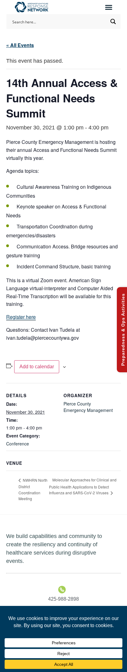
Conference (17, 444)
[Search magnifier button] (113, 21)
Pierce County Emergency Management (88, 407)
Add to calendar (36, 366)
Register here (21, 316)
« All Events (20, 45)
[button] (108, 7)
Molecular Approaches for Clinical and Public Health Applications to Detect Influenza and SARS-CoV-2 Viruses (83, 486)
